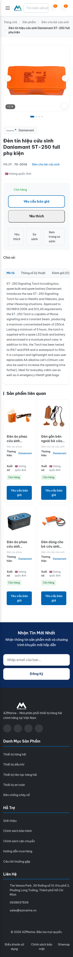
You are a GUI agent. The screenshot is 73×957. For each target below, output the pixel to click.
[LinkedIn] (39, 728)
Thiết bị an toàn (14, 785)
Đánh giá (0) (60, 273)
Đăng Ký (36, 674)
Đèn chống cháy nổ (16, 795)
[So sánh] (31, 414)
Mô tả (10, 273)
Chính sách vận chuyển (19, 841)
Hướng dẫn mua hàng (17, 851)
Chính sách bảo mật (41, 947)
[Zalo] (28, 728)
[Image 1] (32, 116)
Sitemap (64, 944)
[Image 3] (39, 116)
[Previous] (8, 78)
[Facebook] (7, 728)
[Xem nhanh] (31, 405)
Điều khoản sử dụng (14, 947)
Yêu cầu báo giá (36, 201)
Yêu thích (36, 216)
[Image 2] (36, 116)
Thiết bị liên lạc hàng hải (20, 775)
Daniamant (25, 453)
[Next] (65, 78)
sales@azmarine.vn (23, 910)
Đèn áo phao (14, 446)
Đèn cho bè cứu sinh (46, 164)
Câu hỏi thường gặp (16, 861)
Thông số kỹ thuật (33, 273)
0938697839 (19, 902)
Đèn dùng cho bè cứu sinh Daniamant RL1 (53, 546)
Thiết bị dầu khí (13, 764)
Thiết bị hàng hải (14, 754)
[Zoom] (64, 106)
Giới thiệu (10, 821)
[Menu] (7, 8)
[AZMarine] (18, 8)
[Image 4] (42, 116)
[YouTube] (18, 728)
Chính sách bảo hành (17, 831)
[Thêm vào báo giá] (31, 423)
